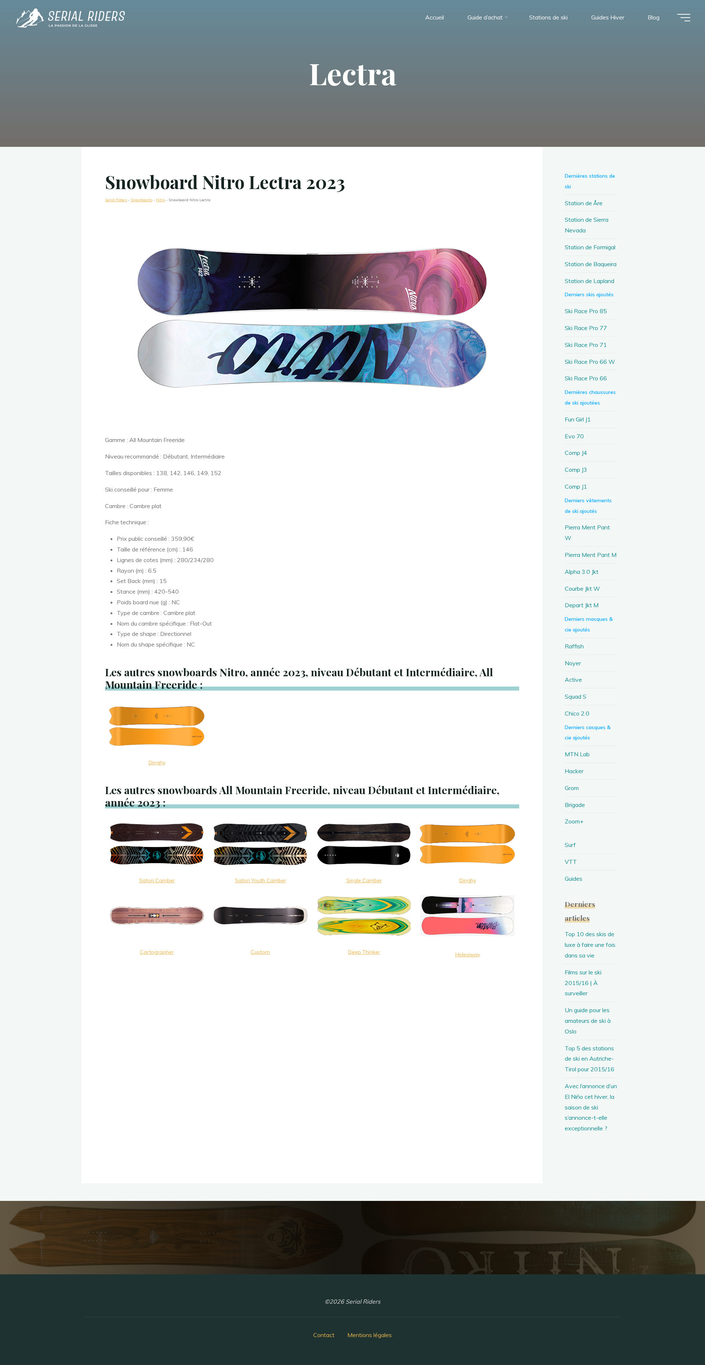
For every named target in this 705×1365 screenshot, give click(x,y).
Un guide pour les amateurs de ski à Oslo (588, 1020)
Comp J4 (576, 452)
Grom (572, 788)
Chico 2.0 (577, 713)
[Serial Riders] (70, 17)
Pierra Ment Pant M (591, 554)
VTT (571, 861)
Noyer (573, 663)
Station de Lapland (589, 281)
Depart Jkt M (582, 605)
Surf (570, 844)
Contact (324, 1335)
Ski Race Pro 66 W (590, 361)
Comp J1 (576, 486)
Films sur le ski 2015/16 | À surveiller (583, 982)
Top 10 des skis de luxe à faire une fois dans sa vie (590, 944)
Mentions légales (369, 1335)
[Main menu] (683, 17)
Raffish (574, 646)
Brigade (575, 804)
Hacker (574, 771)
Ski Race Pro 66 (586, 378)
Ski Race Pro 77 (586, 328)
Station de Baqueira (591, 264)
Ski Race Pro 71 (586, 344)
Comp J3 (576, 469)
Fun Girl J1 (578, 419)
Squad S (575, 696)
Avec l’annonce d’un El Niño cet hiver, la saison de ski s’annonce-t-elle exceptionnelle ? (591, 1107)
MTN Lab (577, 754)
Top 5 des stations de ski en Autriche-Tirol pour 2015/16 (589, 1058)
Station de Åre (584, 203)
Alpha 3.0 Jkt (582, 571)
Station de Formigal (590, 247)
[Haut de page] (676, 1336)
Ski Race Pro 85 (586, 311)
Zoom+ (574, 821)
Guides (573, 878)
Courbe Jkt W (582, 588)
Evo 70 (574, 436)
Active (573, 679)
